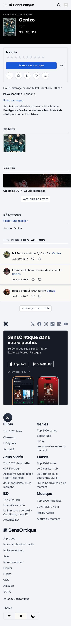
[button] (65, 4)
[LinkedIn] (59, 325)
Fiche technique (13, 100)
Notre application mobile (18, 544)
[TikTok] (52, 325)
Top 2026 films (12, 431)
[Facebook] (39, 325)
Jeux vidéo (13, 457)
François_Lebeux (23, 270)
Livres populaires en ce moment (51, 485)
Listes (9, 168)
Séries (42, 424)
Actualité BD (11, 519)
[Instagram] (46, 325)
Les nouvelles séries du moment (51, 448)
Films (21, 14)
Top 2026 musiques (49, 500)
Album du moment (48, 518)
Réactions (12, 215)
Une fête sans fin (14, 505)
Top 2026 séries (47, 430)
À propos (9, 538)
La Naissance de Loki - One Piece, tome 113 (17, 512)
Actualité (8, 449)
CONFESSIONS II (48, 506)
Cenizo (29, 14)
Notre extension (13, 550)
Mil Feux (17, 253)
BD (6, 493)
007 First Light (12, 468)
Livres (42, 457)
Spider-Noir (44, 435)
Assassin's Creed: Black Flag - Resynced (18, 475)
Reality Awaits (45, 512)
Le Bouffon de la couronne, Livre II (48, 475)
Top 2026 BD (11, 500)
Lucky (40, 441)
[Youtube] (66, 325)
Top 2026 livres (46, 463)
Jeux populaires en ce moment (17, 485)
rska (15, 290)
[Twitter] (33, 325)
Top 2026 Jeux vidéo (16, 463)
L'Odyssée (9, 443)
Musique (44, 493)
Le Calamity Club (47, 468)
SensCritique (9, 14)
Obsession (9, 437)
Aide (6, 556)
